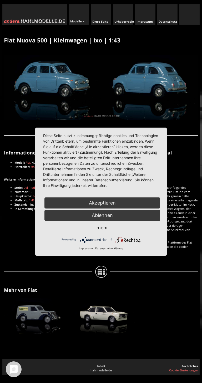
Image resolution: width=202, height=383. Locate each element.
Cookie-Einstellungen (183, 370)
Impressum (86, 248)
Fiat (28, 162)
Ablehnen (102, 215)
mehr (102, 227)
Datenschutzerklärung (109, 248)
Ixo (33, 167)
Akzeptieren (102, 203)
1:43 (31, 200)
